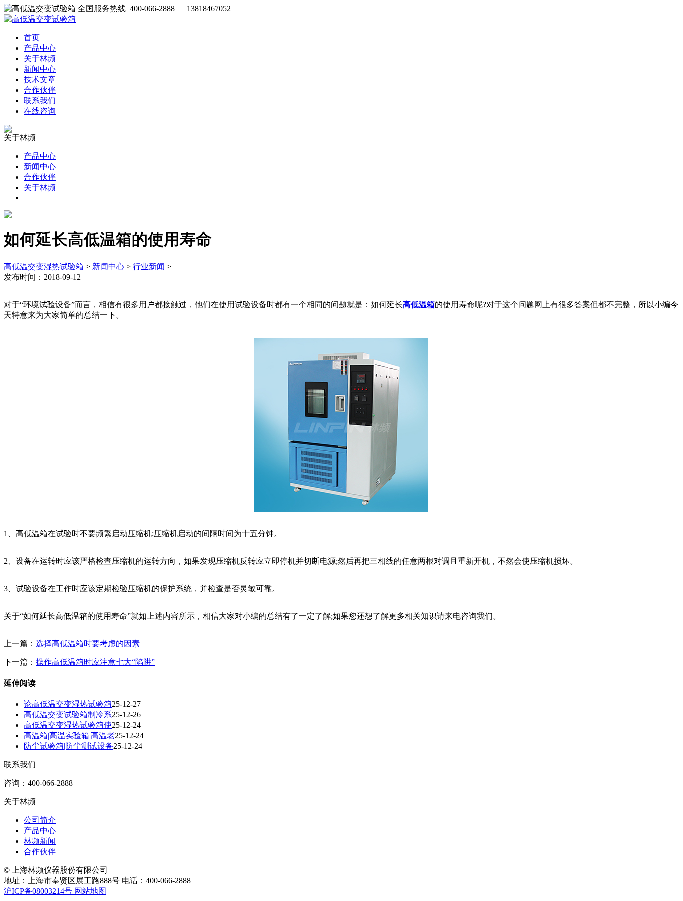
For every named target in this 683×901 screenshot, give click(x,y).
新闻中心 (40, 69)
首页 (32, 38)
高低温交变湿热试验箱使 (68, 725)
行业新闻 (149, 266)
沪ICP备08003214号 (39, 891)
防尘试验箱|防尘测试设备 (69, 746)
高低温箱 (419, 304)
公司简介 (40, 820)
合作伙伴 (40, 90)
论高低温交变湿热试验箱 (68, 704)
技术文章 (40, 80)
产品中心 (40, 48)
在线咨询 (40, 111)
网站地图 (90, 891)
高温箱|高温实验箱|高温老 (69, 736)
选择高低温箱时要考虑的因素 (88, 644)
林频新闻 (40, 841)
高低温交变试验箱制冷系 (68, 714)
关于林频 (40, 58)
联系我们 (40, 100)
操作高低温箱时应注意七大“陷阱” (95, 662)
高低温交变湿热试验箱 (44, 266)
